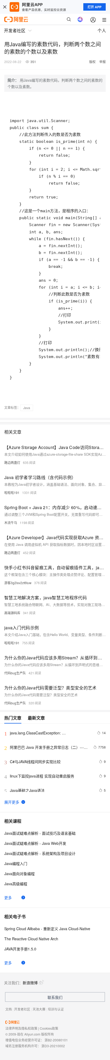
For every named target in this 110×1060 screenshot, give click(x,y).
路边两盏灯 (12, 462)
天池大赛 (39, 1009)
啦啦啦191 (11, 492)
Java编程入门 (15, 863)
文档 (8, 1009)
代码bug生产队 (15, 673)
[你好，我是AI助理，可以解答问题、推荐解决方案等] (80, 19)
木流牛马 (10, 522)
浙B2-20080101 (56, 1040)
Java (26, 407)
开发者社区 (22, 1009)
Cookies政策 (49, 1028)
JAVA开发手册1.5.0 (20, 948)
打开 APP (94, 7)
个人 (101, 30)
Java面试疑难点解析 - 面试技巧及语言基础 (40, 833)
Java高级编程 (15, 883)
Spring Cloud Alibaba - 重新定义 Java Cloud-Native (47, 928)
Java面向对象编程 (19, 873)
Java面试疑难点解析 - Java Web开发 (35, 843)
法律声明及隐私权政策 (21, 1028)
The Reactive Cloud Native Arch (31, 938)
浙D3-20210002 (53, 1046)
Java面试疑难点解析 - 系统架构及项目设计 (40, 853)
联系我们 (55, 997)
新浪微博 (30, 982)
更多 (8, 897)
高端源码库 (12, 612)
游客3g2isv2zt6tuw (18, 582)
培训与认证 (56, 1009)
